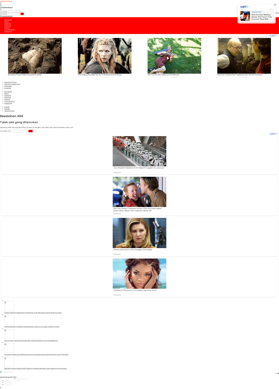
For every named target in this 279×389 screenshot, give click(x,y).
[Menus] (1, 3)
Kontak (6, 107)
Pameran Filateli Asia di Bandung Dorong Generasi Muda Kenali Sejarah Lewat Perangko (36, 354)
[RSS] (278, 373)
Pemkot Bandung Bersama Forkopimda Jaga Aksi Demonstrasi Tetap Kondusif (33, 313)
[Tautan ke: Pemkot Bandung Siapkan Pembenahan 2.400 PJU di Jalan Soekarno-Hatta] (9, 324)
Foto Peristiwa (9, 101)
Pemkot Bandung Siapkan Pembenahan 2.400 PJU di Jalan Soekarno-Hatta (31, 327)
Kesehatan (8, 103)
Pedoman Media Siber (12, 84)
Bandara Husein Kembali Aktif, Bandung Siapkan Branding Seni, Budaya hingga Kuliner (35, 368)
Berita (6, 93)
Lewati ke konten (6, 1)
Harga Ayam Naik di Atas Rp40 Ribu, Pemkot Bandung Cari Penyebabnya (31, 340)
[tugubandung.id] (6, 7)
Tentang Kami (9, 111)
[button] (22, 14)
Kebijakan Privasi (10, 82)
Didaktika (7, 95)
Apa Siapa (8, 92)
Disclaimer (8, 86)
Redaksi (7, 109)
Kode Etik (7, 88)
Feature (7, 99)
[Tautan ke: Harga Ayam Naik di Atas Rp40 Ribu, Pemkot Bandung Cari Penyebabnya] (9, 338)
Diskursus (7, 97)
